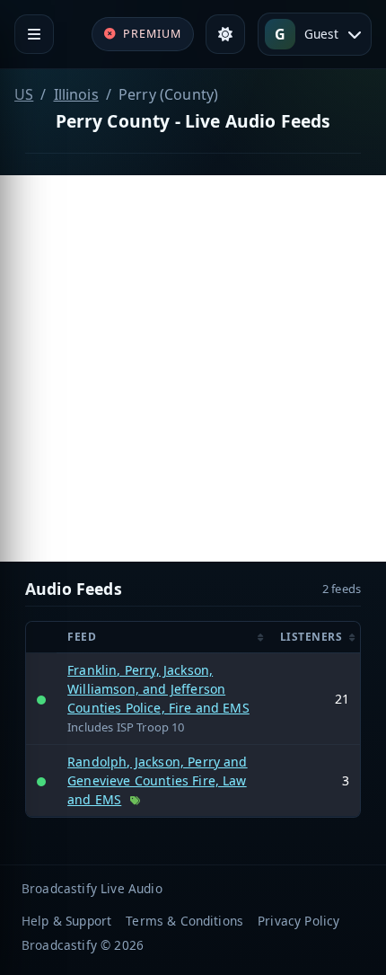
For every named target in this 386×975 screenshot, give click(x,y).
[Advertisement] (193, 368)
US (23, 94)
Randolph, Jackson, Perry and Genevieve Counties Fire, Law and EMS (157, 780)
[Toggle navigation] (34, 34)
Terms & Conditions (184, 920)
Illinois (76, 94)
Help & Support (66, 920)
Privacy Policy (298, 920)
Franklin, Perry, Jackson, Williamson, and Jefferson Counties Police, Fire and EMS (158, 688)
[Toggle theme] (225, 34)
